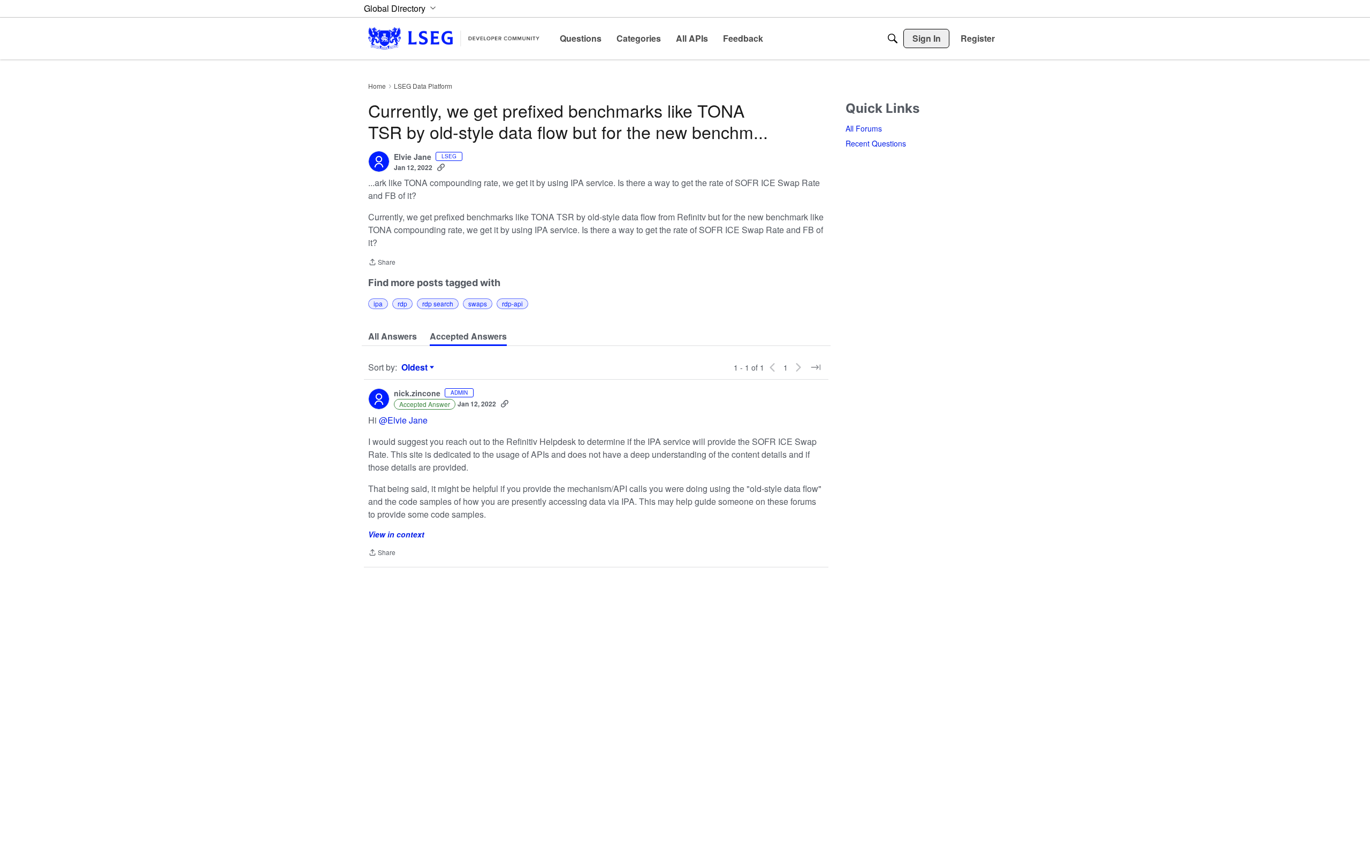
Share (381, 262)
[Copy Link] (441, 167)
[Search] (892, 38)
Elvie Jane (412, 157)
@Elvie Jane (403, 420)
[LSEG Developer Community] (453, 38)
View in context (396, 534)
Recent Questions (876, 143)
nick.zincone (417, 393)
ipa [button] (378, 303)
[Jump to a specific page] (815, 367)
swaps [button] (477, 303)
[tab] (392, 336)
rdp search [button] (437, 303)
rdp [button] (402, 303)
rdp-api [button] (512, 303)
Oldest (415, 367)
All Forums (864, 128)
